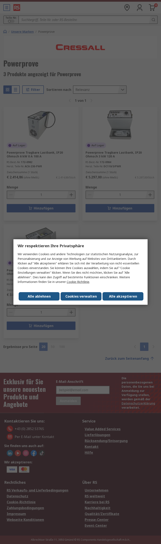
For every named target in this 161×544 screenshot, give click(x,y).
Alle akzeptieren (123, 296)
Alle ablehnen (39, 296)
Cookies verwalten (81, 296)
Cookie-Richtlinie (78, 282)
